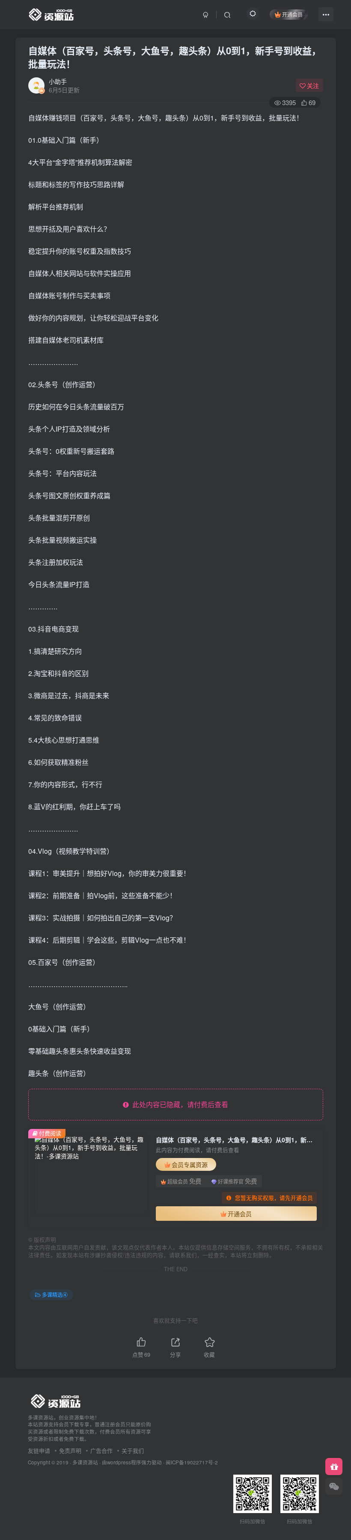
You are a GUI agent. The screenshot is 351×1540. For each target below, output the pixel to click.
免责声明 (70, 1450)
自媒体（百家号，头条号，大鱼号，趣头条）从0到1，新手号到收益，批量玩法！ (174, 57)
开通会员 (292, 14)
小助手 (58, 81)
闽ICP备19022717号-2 (192, 1462)
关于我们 (133, 1450)
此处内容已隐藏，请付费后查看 (178, 1104)
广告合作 (101, 1450)
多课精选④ (55, 1294)
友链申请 (39, 1450)
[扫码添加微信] (333, 1486)
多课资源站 (85, 1462)
